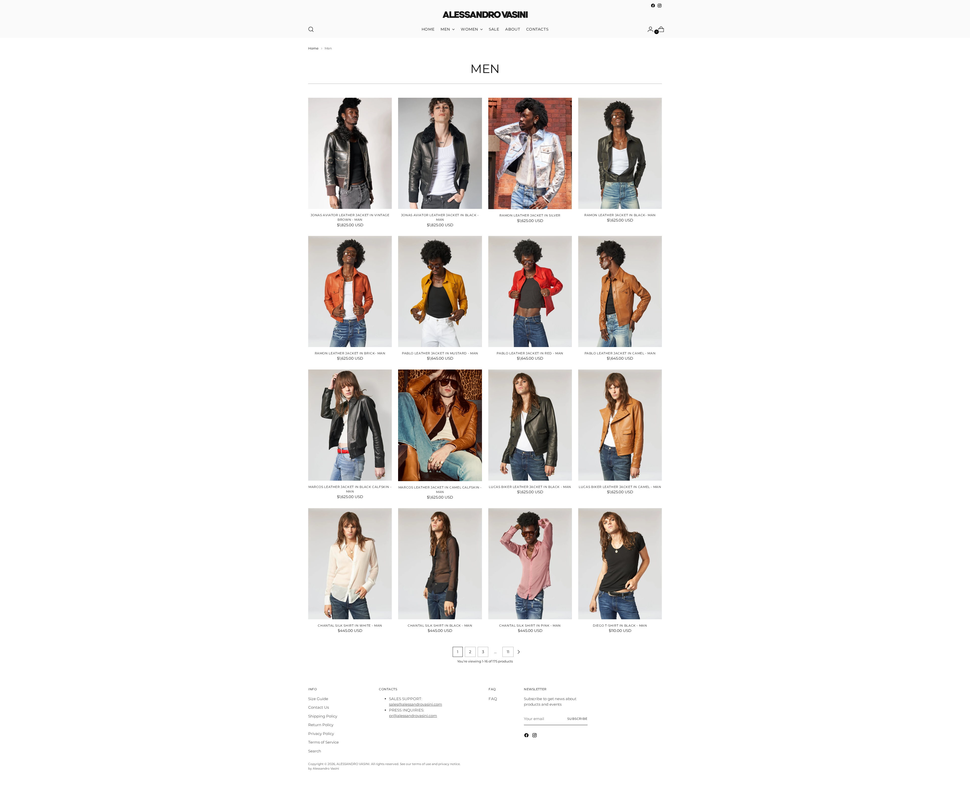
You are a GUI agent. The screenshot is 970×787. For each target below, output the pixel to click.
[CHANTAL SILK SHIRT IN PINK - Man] (530, 563)
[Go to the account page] (648, 29)
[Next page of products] (519, 652)
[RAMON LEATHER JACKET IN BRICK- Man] (350, 291)
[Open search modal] (311, 29)
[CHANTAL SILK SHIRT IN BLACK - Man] (440, 563)
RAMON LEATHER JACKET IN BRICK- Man (350, 353)
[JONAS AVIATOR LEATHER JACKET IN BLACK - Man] (440, 153)
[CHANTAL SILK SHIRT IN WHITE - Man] (350, 563)
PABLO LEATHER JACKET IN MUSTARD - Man (440, 353)
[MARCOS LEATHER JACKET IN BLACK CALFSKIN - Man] (350, 425)
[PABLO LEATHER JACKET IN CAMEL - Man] (620, 291)
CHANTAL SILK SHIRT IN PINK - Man (530, 625)
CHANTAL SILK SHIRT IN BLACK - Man (440, 625)
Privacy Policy (321, 733)
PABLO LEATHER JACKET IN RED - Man (530, 353)
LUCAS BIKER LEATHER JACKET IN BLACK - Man (530, 487)
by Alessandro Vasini (323, 768)
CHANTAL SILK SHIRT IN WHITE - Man (350, 625)
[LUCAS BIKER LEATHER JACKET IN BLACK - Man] (530, 425)
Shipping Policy (322, 716)
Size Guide (318, 698)
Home (313, 48)
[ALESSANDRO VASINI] (485, 15)
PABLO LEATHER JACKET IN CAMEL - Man (620, 353)
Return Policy (320, 724)
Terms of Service (323, 742)
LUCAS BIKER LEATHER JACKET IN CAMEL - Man (620, 487)
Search (314, 751)
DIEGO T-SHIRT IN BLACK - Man (620, 625)
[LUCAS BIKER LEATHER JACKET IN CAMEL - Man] (620, 425)
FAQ (493, 698)
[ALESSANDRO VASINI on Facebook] (653, 5)
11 (508, 651)
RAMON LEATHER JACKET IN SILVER (530, 215)
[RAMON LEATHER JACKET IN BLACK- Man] (620, 153)
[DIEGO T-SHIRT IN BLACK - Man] (620, 563)
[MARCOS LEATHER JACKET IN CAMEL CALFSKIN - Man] (440, 425)
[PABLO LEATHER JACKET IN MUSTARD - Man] (440, 291)
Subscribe (577, 719)
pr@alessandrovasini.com (413, 715)
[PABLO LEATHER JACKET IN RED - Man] (530, 291)
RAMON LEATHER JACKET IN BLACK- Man (620, 215)
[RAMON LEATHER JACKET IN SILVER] (530, 153)
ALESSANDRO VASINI (353, 764)
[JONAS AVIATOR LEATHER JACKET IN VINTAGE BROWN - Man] (350, 153)
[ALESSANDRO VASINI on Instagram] (659, 5)
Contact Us (318, 707)
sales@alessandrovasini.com (415, 704)
